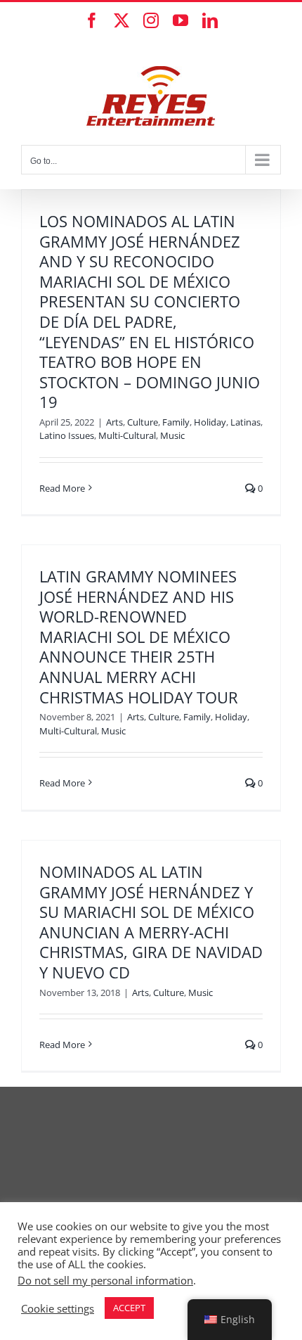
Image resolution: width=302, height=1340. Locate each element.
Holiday (210, 422)
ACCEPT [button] (129, 1307)
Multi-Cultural (127, 435)
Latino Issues (66, 435)
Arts (114, 422)
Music (172, 435)
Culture (142, 422)
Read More (62, 488)
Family (176, 422)
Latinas (245, 422)
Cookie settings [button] (57, 1308)
